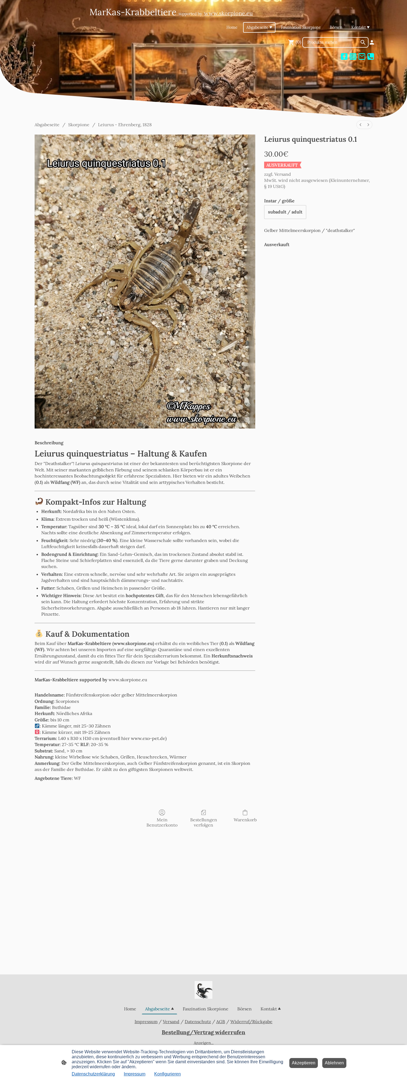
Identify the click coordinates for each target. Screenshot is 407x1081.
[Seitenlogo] (203, 990)
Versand (282, 174)
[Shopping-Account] (372, 42)
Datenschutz (198, 1021)
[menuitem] (360, 125)
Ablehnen (334, 1063)
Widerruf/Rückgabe (251, 1021)
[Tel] (370, 56)
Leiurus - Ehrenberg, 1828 (125, 124)
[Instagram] (353, 56)
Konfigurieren (167, 1074)
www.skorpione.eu (128, 679)
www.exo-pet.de (148, 738)
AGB (220, 1021)
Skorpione (78, 124)
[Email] (362, 56)
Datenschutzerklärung (93, 1074)
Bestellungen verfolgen (203, 822)
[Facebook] (344, 56)
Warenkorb (245, 819)
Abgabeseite (47, 124)
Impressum (146, 1021)
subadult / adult (285, 212)
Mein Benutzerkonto (161, 822)
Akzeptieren (303, 1063)
